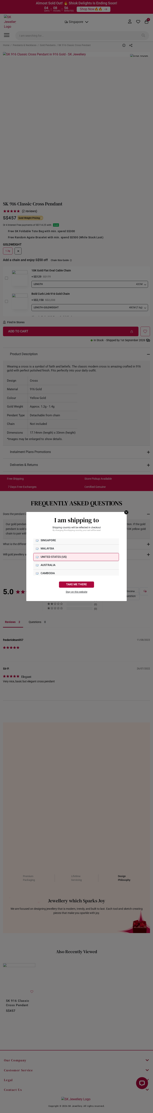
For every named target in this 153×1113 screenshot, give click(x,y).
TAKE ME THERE (76, 584)
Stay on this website (76, 591)
